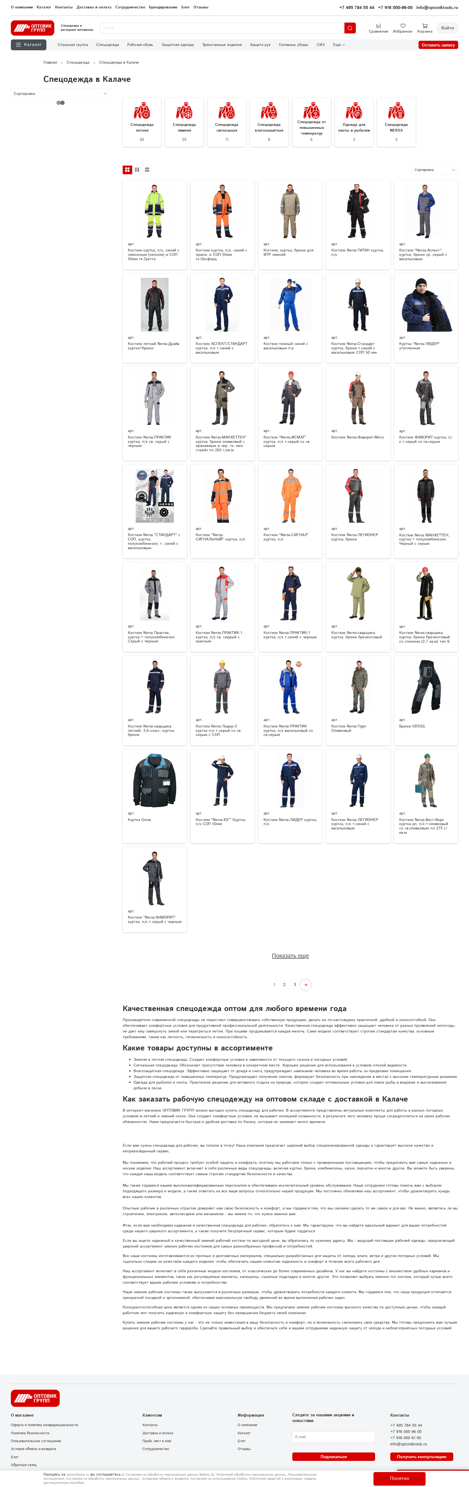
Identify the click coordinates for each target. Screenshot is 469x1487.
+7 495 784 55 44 (356, 8)
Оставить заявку (438, 45)
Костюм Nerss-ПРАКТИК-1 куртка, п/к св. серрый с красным (219, 637)
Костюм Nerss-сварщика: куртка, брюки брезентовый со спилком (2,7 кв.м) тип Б (424, 637)
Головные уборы (293, 45)
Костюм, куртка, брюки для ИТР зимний (288, 252)
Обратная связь (24, 1465)
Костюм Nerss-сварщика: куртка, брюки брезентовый (356, 635)
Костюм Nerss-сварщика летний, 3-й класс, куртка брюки (151, 731)
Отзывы (201, 7)
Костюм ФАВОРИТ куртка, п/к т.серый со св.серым (425, 439)
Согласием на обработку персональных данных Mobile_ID (169, 1474)
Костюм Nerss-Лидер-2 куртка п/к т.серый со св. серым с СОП (219, 731)
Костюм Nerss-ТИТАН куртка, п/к (357, 252)
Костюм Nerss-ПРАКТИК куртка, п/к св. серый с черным (149, 442)
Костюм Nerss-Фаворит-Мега (357, 437)
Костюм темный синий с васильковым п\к (286, 346)
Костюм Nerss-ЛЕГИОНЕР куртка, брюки (354, 537)
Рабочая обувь (140, 45)
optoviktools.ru (78, 1474)
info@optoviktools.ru (408, 1444)
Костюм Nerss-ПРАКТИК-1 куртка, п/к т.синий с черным (290, 635)
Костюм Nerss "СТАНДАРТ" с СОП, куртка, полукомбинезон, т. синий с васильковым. (154, 541)
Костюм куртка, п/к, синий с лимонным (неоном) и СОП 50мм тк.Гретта (153, 255)
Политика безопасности (30, 1433)
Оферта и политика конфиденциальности (44, 1425)
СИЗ (321, 45)
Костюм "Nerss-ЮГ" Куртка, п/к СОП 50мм (221, 822)
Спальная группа (73, 45)
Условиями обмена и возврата (165, 1478)
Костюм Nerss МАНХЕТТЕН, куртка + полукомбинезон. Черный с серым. (424, 540)
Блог (185, 7)
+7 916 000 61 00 (405, 1438)
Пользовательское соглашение (36, 1441)
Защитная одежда (177, 45)
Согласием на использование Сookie (219, 1478)
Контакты (64, 7)
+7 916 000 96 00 (406, 1432)
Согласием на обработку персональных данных (102, 1478)
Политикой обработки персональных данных (251, 1474)
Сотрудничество (130, 7)
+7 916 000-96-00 (395, 8)
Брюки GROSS (412, 726)
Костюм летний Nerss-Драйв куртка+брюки (153, 346)
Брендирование (163, 7)
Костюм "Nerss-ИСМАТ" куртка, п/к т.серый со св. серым (287, 442)
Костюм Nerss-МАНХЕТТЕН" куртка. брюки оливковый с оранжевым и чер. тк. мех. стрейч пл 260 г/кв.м (221, 444)
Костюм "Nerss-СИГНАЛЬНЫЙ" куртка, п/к (220, 537)
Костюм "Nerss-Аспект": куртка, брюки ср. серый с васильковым (423, 255)
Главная (50, 62)
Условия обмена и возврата (33, 1448)
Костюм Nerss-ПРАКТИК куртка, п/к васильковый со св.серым (288, 731)
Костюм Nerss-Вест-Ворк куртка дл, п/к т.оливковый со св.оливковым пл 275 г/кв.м (423, 826)
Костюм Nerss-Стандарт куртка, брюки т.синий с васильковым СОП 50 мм (354, 348)
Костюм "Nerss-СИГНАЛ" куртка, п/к (286, 537)
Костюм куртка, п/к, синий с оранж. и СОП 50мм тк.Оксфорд (221, 255)
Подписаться (334, 1456)
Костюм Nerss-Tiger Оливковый (348, 728)
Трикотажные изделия (222, 45)
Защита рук (260, 45)
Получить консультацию (421, 1456)
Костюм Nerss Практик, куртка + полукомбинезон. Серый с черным (152, 637)
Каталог (44, 7)
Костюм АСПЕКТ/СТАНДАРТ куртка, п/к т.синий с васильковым (221, 348)
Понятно (399, 1478)
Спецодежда (107, 45)
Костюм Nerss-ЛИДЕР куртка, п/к (290, 822)
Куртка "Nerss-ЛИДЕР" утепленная (419, 346)
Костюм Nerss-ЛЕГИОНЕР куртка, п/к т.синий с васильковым (354, 824)
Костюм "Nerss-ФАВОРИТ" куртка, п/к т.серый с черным (155, 920)
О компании (22, 7)
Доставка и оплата (94, 7)
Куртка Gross (139, 820)
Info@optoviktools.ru (437, 8)
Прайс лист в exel (156, 1441)
